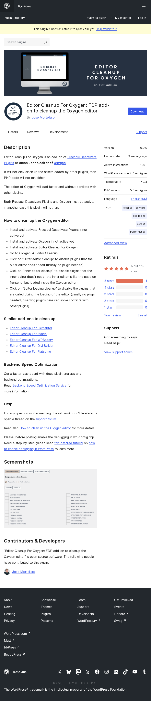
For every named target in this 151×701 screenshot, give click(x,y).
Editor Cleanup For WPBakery (31, 340)
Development (58, 132)
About (8, 600)
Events (119, 607)
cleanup (128, 207)
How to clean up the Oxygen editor (45, 428)
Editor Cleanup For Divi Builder (31, 346)
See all (142, 315)
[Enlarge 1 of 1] (92, 474)
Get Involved (123, 600)
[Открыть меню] (144, 6)
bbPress (12, 647)
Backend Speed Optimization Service (39, 385)
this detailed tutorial (68, 443)
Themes (46, 607)
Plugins (46, 614)
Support (141, 132)
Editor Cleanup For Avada (28, 334)
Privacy (9, 621)
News (8, 607)
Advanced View (115, 243)
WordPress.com (17, 634)
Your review (112, 315)
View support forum (118, 352)
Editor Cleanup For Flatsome (30, 351)
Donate (121, 614)
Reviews (33, 132)
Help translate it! (106, 29)
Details (13, 132)
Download (138, 111)
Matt (9, 640)
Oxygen (60, 163)
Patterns (47, 621)
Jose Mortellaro (43, 117)
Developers (85, 614)
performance (137, 231)
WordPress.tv (89, 621)
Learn (81, 600)
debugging (139, 215)
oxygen (141, 223)
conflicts (140, 207)
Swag (120, 621)
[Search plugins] (46, 42)
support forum (46, 419)
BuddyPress (14, 654)
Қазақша (20, 672)
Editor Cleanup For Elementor (31, 328)
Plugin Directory (14, 17)
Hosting (9, 614)
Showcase (48, 600)
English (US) (139, 198)
